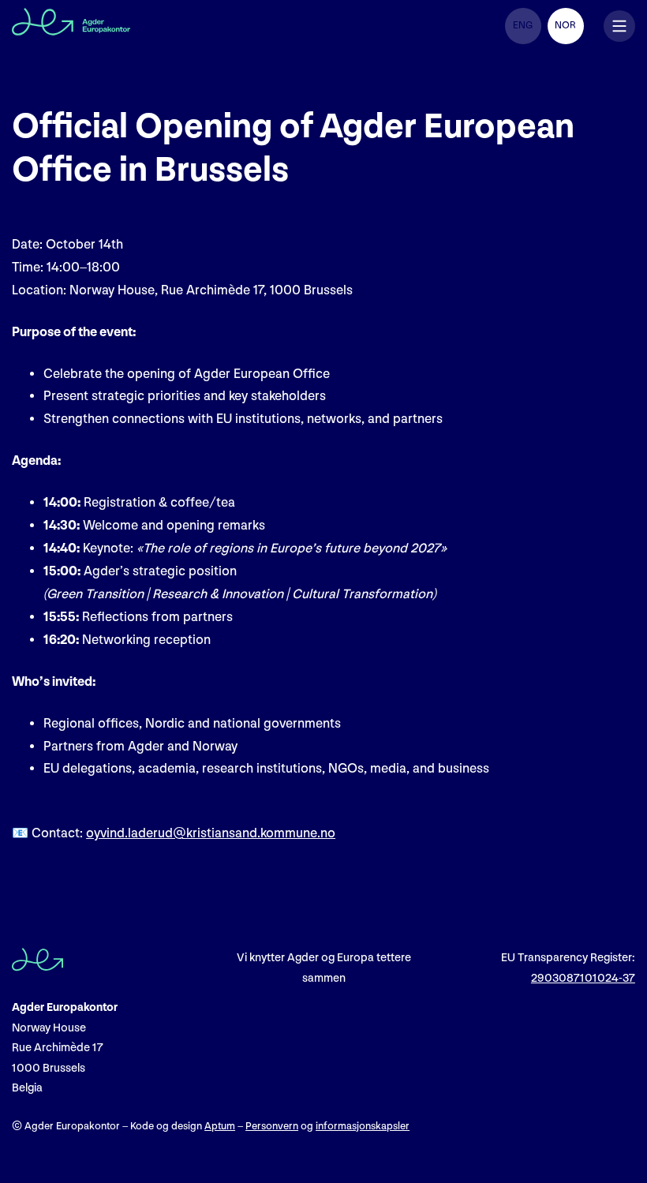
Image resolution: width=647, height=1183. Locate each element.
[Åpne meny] (619, 26)
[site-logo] (71, 25)
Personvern (271, 1126)
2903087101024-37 (583, 978)
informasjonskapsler (363, 1126)
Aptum (219, 1126)
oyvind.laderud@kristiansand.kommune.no (210, 833)
